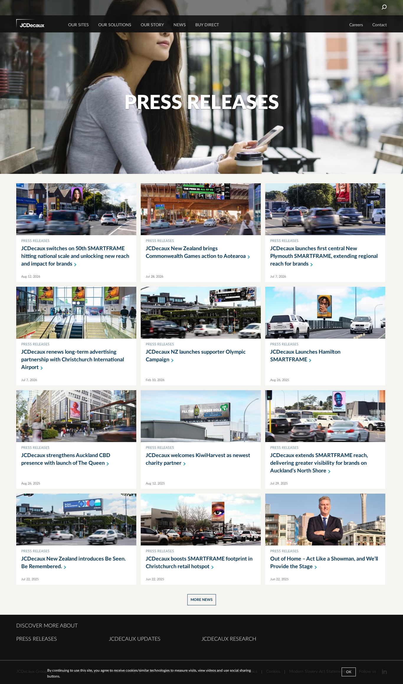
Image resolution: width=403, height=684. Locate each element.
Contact (379, 25)
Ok (348, 672)
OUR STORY (152, 25)
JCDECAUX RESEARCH (229, 639)
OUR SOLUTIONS (114, 25)
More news (202, 599)
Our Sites (78, 25)
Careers (356, 25)
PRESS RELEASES (36, 639)
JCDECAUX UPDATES (134, 639)
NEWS (179, 25)
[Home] (38, 24)
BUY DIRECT (207, 25)
